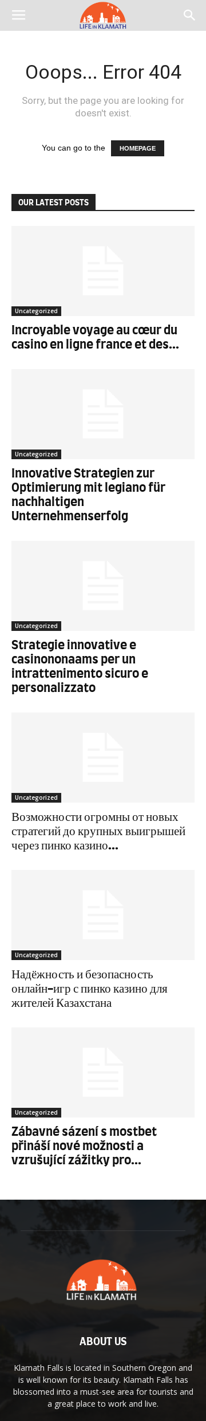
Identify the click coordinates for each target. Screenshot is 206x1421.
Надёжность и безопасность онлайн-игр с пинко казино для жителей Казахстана (89, 989)
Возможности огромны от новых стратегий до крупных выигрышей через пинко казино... (98, 831)
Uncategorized (36, 311)
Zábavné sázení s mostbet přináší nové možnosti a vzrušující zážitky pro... (84, 1146)
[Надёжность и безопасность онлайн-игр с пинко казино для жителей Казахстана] (103, 915)
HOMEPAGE (138, 148)
